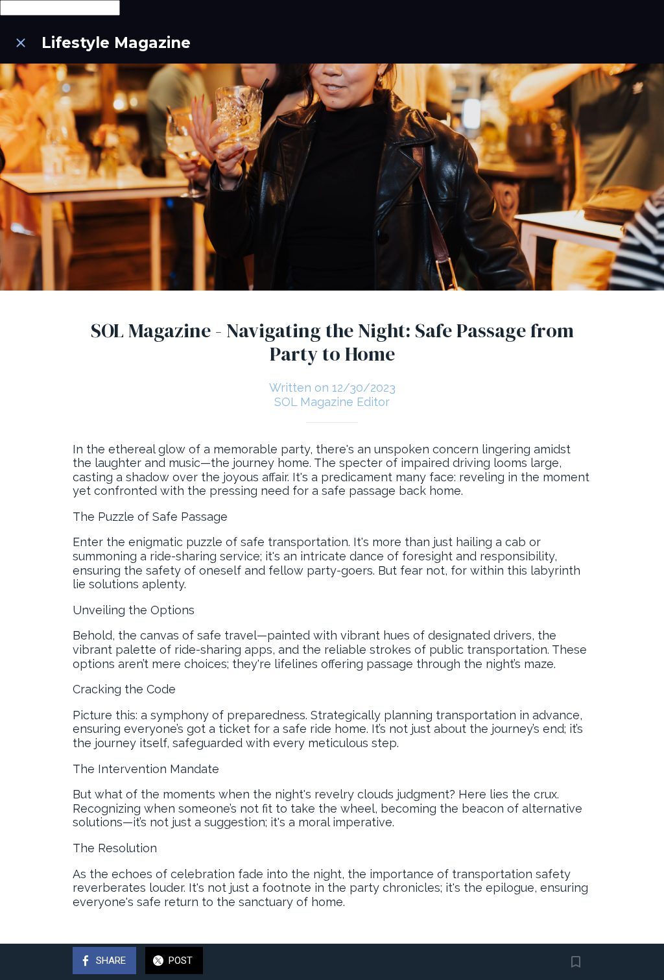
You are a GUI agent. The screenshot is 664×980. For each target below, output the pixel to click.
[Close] (21, 43)
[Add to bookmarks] (575, 961)
